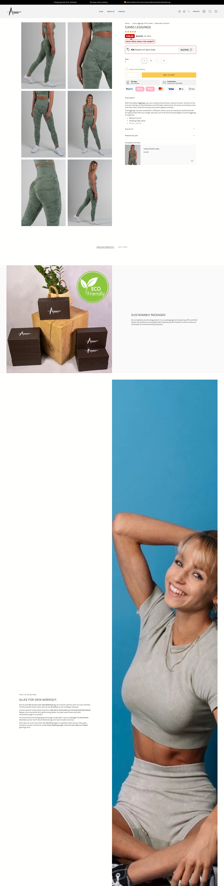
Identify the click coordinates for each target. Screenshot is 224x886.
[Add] (192, 161)
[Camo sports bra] (133, 155)
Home (127, 23)
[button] (101, 11)
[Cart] (216, 11)
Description (130, 98)
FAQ (31, 236)
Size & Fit (129, 129)
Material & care (131, 135)
